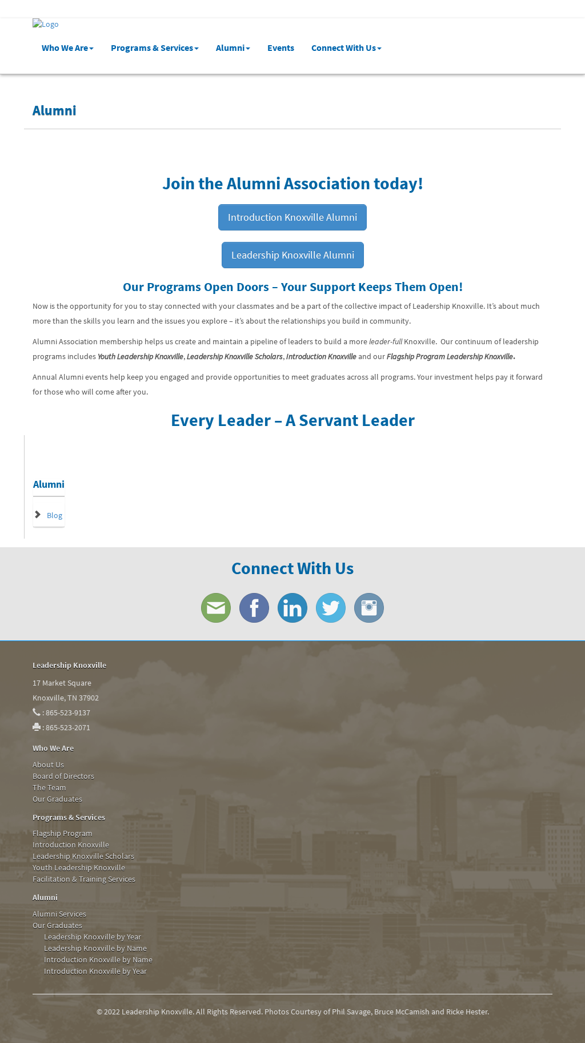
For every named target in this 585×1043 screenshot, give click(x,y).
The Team (49, 787)
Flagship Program (63, 833)
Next (569, 162)
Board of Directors (63, 776)
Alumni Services (59, 914)
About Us (48, 764)
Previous (15, 162)
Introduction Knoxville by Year (95, 971)
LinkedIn (292, 608)
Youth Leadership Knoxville (79, 867)
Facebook (254, 608)
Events (280, 47)
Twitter (330, 608)
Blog (54, 515)
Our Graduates (57, 799)
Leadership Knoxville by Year (92, 936)
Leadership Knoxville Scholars (83, 856)
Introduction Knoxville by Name (98, 959)
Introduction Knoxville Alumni (292, 217)
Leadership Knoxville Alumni (292, 254)
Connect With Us (343, 47)
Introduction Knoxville (71, 844)
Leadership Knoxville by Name (95, 948)
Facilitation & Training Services (84, 879)
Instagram (369, 608)
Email (216, 608)
